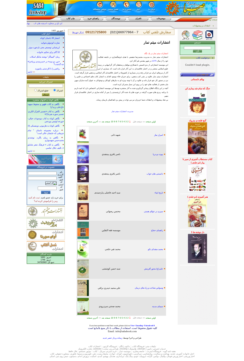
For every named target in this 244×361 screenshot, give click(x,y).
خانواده (186, 354)
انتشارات (96, 346)
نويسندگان (115, 18)
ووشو (105, 356)
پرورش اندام (83, 356)
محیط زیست (102, 354)
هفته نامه (172, 351)
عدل (121, 351)
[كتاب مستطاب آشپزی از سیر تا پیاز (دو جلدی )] (197, 177)
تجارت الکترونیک (85, 349)
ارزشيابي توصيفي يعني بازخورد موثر (44, 47)
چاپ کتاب (70, 18)
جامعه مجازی (138, 351)
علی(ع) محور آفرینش (154, 269)
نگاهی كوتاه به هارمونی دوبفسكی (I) (44, 126)
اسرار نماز (159, 135)
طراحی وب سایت (111, 349)
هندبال (112, 356)
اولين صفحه (151, 121)
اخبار (192, 354)
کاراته (149, 356)
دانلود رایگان (124, 346)
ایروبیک (143, 356)
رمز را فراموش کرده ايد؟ (46, 201)
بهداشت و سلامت (161, 354)
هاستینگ (132, 349)
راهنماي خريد (93, 18)
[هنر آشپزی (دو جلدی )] (197, 212)
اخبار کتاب (46, 34)
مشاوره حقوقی (62, 354)
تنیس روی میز (62, 356)
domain (141, 349)
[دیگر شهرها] (77, 32)
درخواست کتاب (202, 58)
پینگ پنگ (129, 356)
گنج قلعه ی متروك (197, 120)
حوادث (112, 354)
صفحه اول (212, 19)
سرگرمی (138, 354)
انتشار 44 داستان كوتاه (50, 38)
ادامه (31, 72)
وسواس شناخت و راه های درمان (149, 288)
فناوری (73, 354)
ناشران (138, 18)
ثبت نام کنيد (34, 197)
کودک (119, 354)
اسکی (52, 356)
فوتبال (169, 356)
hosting (124, 349)
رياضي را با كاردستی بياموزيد (47, 68)
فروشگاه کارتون (110, 346)
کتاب (90, 346)
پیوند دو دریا (158, 154)
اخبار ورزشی (189, 356)
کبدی (100, 356)
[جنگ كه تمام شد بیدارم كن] (197, 102)
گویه (165, 351)
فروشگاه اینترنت (154, 351)
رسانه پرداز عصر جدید (112, 338)
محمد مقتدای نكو (156, 249)
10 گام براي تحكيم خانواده (48, 52)
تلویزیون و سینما (84, 354)
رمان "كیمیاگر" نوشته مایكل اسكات (45, 57)
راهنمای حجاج (157, 230)
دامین (149, 349)
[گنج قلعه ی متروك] (197, 137)
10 (112, 121)
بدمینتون (73, 356)
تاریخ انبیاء (159, 192)
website (97, 349)
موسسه (127, 351)
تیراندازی (120, 356)
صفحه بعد (106, 121)
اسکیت (93, 356)
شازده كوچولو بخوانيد (50, 43)
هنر (94, 354)
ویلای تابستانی (197, 79)
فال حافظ (72, 351)
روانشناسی (147, 354)
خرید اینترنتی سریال (108, 351)
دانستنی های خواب (155, 174)
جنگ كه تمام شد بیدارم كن (197, 88)
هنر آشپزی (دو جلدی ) (197, 197)
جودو (136, 356)
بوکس (156, 356)
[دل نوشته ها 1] (197, 247)
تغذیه (173, 354)
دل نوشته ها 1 (197, 232)
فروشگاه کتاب (138, 346)
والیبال (162, 356)
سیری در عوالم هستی (154, 211)
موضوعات (161, 18)
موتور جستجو (85, 351)
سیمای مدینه (158, 306)
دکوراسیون (127, 354)
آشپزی (179, 354)
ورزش (175, 356)
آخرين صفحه (92, 121)
